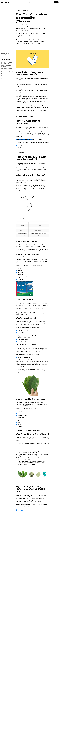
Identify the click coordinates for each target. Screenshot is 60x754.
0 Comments (38, 47)
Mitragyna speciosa (24, 303)
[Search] (13, 2)
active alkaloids (23, 324)
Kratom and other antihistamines (24, 139)
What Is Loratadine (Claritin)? (7, 71)
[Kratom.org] (5, 2)
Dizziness (20, 418)
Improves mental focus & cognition (26, 333)
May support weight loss (24, 337)
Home (2, 5)
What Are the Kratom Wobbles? (33, 430)
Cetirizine (20, 146)
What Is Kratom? (4, 73)
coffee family (34, 306)
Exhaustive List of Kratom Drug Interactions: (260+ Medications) (15, 5)
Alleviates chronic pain (23, 330)
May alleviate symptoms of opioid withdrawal (29, 335)
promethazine (43, 134)
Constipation (21, 416)
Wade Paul (22, 47)
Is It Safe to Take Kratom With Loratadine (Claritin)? (7, 69)
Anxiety (20, 411)
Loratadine (18, 178)
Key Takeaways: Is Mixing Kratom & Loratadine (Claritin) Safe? (6, 77)
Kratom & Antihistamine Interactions (6, 66)
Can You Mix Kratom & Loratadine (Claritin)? (34, 5)
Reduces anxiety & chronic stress (26, 339)
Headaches (20, 420)
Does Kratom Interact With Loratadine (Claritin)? (6, 63)
